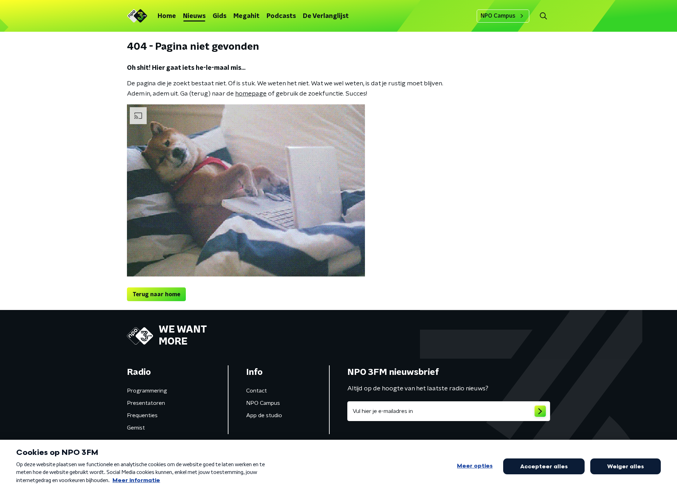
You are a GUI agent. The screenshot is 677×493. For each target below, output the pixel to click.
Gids (219, 16)
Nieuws (194, 16)
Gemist (136, 428)
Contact (256, 391)
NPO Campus (498, 16)
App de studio (264, 415)
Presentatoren (146, 403)
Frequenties (142, 415)
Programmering (147, 391)
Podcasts (281, 16)
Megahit (246, 16)
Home (167, 16)
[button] (543, 16)
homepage (251, 94)
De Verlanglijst (326, 16)
